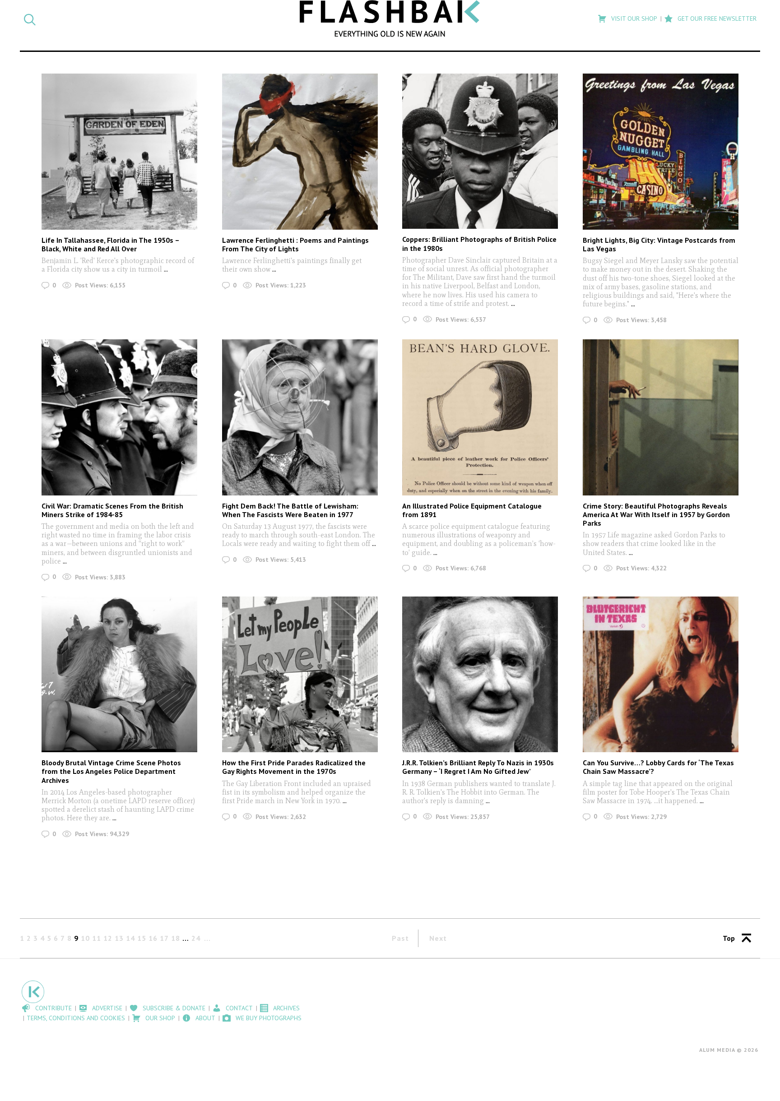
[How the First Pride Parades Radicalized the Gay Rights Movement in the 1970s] (300, 674)
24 (195, 938)
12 (107, 938)
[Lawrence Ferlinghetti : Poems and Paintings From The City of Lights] (300, 151)
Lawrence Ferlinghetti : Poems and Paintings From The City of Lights (295, 244)
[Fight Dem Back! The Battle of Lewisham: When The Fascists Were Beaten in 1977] (300, 417)
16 (153, 938)
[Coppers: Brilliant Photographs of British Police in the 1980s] (480, 151)
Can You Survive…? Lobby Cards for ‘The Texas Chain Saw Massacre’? (658, 767)
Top (729, 938)
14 (130, 938)
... (166, 269)
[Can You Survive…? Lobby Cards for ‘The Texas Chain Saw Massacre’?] (660, 674)
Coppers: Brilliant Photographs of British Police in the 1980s (479, 243)
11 (96, 938)
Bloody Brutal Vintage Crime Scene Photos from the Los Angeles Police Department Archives (111, 771)
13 (119, 938)
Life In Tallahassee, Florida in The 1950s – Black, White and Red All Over (110, 244)
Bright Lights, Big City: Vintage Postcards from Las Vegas (659, 244)
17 (164, 938)
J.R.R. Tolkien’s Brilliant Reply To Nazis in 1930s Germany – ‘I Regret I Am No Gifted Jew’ (478, 767)
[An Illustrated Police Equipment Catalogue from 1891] (480, 417)
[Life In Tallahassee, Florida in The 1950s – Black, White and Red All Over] (119, 151)
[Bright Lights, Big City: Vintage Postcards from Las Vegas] (660, 151)
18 (175, 938)
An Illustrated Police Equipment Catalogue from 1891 (472, 510)
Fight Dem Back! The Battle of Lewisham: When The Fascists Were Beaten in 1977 (290, 510)
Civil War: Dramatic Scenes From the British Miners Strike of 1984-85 (112, 510)
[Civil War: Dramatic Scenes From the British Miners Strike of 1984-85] (119, 417)
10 (85, 938)
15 (141, 938)
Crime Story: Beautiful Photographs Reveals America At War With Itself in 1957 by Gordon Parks (656, 514)
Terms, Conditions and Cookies (76, 1018)
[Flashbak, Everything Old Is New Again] (390, 18)
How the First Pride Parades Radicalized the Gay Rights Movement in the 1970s (294, 767)
